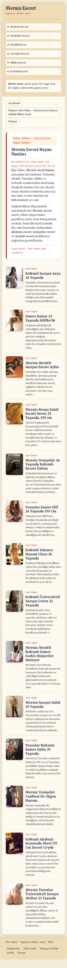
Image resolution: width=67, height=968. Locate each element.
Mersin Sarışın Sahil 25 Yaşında (42, 704)
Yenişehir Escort (20, 35)
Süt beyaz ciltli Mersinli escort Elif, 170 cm (33, 164)
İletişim (12, 121)
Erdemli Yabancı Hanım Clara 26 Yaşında (39, 554)
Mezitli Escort (18, 44)
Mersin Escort (20, 8)
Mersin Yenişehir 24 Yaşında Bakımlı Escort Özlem (42, 464)
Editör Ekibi (30, 949)
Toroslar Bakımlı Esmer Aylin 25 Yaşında (40, 749)
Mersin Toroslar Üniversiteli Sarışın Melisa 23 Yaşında (42, 894)
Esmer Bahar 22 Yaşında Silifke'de (40, 318)
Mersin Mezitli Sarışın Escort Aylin (42, 365)
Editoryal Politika (49, 949)
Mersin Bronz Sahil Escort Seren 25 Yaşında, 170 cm (41, 413)
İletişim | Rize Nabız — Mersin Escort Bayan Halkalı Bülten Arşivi (33, 112)
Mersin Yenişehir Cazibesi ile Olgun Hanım (40, 796)
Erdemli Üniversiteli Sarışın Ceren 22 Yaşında (42, 601)
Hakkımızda (13, 949)
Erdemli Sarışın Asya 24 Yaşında (43, 275)
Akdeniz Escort (19, 26)
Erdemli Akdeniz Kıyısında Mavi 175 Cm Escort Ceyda (41, 843)
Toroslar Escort (19, 53)
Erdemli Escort (19, 71)
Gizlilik (10, 953)
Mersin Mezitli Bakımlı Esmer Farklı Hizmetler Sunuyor (39, 654)
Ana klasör (14, 103)
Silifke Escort (18, 62)
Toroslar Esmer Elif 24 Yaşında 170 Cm (41, 509)
